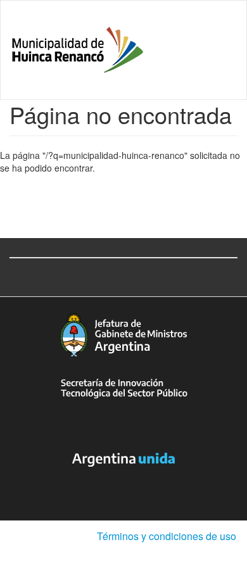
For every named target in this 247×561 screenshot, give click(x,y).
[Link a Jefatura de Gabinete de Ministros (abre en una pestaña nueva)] (123, 334)
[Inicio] (77, 50)
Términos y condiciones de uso (166, 536)
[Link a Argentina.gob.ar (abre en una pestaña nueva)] (124, 460)
